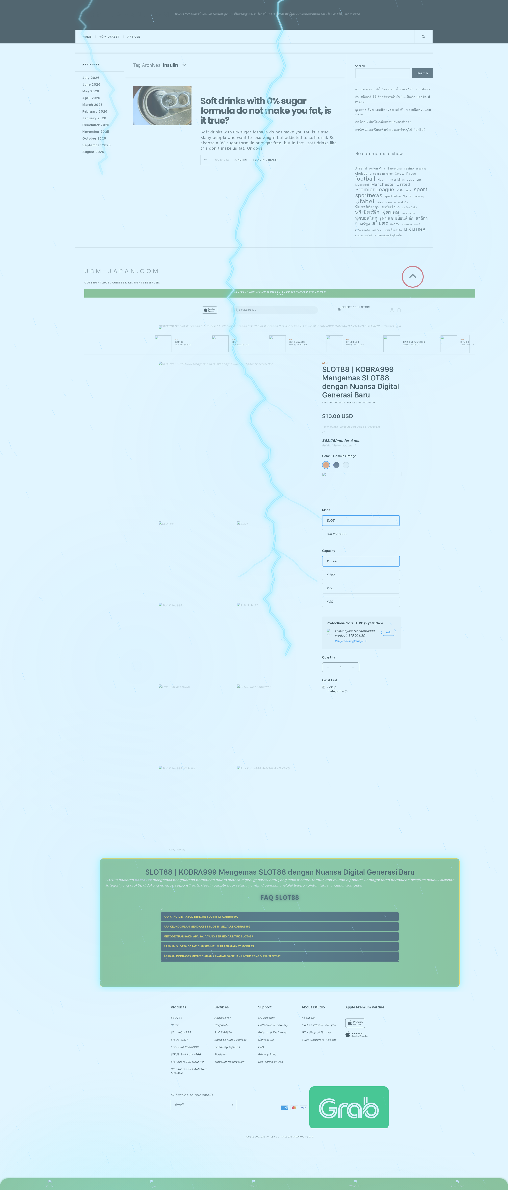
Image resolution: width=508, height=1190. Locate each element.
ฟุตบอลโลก (366, 218)
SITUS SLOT (209, 326)
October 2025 (94, 138)
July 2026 (90, 78)
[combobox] (274, 309)
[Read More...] (205, 160)
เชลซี (417, 224)
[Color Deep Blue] (336, 465)
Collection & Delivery (273, 1025)
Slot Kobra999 (189, 326)
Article (133, 37)
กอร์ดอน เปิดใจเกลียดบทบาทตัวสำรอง (383, 122)
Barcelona (394, 168)
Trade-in (220, 1054)
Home (87, 37)
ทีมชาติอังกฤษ (367, 207)
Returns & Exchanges (273, 1032)
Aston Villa (377, 168)
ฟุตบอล (390, 212)
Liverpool (362, 185)
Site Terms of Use (270, 1061)
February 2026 (95, 111)
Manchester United (390, 184)
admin (242, 159)
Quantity (328, 657)
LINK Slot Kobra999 (233, 326)
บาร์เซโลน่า (391, 207)
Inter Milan (397, 179)
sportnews (368, 195)
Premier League (374, 189)
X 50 (329, 588)
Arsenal (361, 168)
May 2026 (90, 91)
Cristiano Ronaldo (381, 173)
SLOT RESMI (373, 326)
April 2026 (91, 98)
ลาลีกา (422, 218)
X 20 (329, 602)
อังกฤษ (394, 224)
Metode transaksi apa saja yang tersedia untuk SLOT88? (208, 936)
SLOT (175, 326)
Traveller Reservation (229, 1061)
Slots (409, 190)
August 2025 (93, 152)
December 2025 (95, 125)
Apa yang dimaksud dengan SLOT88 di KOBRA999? (201, 916)
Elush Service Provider (230, 1039)
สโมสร (380, 223)
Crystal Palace (405, 173)
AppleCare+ (222, 1017)
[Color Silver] (346, 465)
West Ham (384, 202)
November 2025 (95, 132)
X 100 (330, 575)
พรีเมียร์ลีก (367, 212)
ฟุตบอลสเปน (408, 213)
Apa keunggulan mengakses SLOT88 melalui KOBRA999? (207, 926)
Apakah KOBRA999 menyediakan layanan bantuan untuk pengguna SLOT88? (222, 956)
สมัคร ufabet (109, 37)
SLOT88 (164, 326)
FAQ (261, 1047)
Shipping (345, 426)
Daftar (254, 1186)
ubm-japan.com (126, 15)
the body (419, 196)
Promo (50, 1186)
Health (382, 179)
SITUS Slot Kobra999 (262, 326)
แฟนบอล (415, 229)
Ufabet (365, 201)
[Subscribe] (231, 1105)
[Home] (228, 310)
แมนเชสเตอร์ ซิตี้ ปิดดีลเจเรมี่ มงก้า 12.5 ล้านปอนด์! (393, 89)
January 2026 (94, 118)
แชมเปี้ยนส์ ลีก (393, 230)
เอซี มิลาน (377, 230)
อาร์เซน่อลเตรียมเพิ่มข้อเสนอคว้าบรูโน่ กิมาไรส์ (390, 130)
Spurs (407, 196)
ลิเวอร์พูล (362, 224)
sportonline (393, 196)
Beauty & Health (266, 159)
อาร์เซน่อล (407, 224)
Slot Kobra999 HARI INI (295, 326)
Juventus (414, 179)
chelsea (361, 173)
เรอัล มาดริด (362, 230)
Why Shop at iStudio (316, 1032)
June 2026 (91, 84)
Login (152, 1186)
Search (360, 66)
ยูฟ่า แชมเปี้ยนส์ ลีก (396, 218)
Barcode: (352, 402)
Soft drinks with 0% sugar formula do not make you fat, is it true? (265, 111)
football (365, 178)
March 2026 (92, 105)
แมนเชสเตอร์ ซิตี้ (363, 235)
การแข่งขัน (401, 202)
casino (409, 168)
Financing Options (227, 1047)
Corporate (221, 1025)
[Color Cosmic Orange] (326, 465)
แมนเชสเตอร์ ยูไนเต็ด (388, 235)
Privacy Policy (268, 1054)
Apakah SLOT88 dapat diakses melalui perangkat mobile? (209, 946)
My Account (266, 1017)
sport (421, 189)
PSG (400, 190)
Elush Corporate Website (319, 1039)
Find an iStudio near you (319, 1025)
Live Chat (457, 1186)
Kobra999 (143, 880)
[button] (164, 329)
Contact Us (266, 1039)
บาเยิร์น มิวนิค (409, 207)
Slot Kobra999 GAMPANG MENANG (338, 326)
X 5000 (331, 561)
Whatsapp (356, 1186)
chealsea (421, 169)
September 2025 (96, 145)
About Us (308, 1017)
